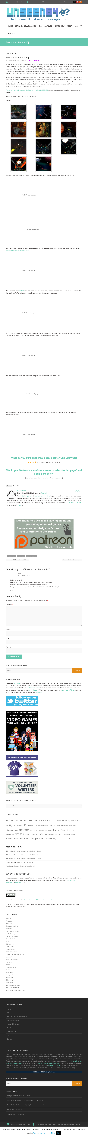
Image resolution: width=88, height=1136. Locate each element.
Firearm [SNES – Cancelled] (72, 560)
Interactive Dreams (11, 952)
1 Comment (35, 60)
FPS (25, 825)
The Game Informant (12, 988)
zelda (69, 839)
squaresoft (67, 834)
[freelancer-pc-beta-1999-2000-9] (44, 157)
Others (8, 54)
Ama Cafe (9, 866)
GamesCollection (11, 939)
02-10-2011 (23, 60)
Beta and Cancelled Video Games (17, 1016)
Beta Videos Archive (12, 926)
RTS (22, 834)
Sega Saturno (10, 972)
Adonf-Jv (8, 918)
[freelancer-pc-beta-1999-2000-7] (69, 139)
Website (8, 647)
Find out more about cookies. (44, 1133)
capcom (71, 820)
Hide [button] (58, 1133)
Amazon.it (9, 882)
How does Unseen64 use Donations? (48, 1063)
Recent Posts (17, 486)
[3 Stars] (33, 462)
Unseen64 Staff (11, 1031)
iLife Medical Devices (12, 851)
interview (40, 825)
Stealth (73, 834)
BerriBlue (9, 923)
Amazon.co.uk (19, 882)
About (69, 26)
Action (10, 820)
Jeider (19, 574)
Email (8, 638)
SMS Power (9, 977)
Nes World (9, 962)
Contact (12, 33)
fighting (19, 825)
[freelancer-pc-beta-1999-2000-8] (19, 157)
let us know (39, 692)
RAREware (10, 834)
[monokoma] (11, 491)
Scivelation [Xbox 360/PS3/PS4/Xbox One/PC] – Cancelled (25, 1100)
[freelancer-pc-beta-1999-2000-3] (44, 122)
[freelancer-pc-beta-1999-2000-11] (69, 105)
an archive (17, 683)
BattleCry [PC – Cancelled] (15, 1109)
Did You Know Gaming (13, 931)
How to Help (59, 26)
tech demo (24, 838)
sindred (21, 291)
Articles (48, 26)
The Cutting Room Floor (13, 985)
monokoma (12, 60)
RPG (17, 834)
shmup (33, 834)
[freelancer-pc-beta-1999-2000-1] (19, 105)
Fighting (13, 825)
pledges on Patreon (54, 1065)
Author (9, 486)
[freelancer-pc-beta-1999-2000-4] (69, 122)
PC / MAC (14, 54)
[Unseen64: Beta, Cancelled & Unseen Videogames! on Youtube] (77, 2)
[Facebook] (76, 491)
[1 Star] (28, 462)
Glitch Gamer (10, 947)
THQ (54, 839)
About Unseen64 (12, 1028)
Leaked (52, 825)
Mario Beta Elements (12, 959)
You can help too (33, 690)
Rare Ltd (70, 830)
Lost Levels (9, 957)
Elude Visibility (10, 934)
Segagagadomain (11, 975)
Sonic (56, 834)
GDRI (7, 941)
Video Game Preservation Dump (15, 990)
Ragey (8, 970)
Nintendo (9, 830)
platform (24, 830)
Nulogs (8, 965)
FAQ (76, 26)
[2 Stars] (31, 462)
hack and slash (32, 825)
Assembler (9, 921)
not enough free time (42, 496)
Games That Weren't (12, 936)
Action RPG (44, 820)
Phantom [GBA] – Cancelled (15, 1114)
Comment (9, 605)
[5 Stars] (38, 462)
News (40, 26)
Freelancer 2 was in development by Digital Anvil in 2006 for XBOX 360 (27, 90)
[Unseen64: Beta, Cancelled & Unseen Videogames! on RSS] (80, 2)
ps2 (46, 830)
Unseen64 (44, 493)
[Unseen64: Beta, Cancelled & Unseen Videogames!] (38, 14)
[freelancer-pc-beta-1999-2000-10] (44, 105)
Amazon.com (72, 880)
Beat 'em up (62, 820)
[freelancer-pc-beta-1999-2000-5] (19, 139)
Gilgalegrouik (10, 944)
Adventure (53, 821)
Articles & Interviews (13, 1020)
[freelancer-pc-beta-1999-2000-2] (19, 122)
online (16, 830)
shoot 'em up (41, 834)
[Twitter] (79, 491)
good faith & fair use (68, 690)
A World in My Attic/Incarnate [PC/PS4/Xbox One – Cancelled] (25, 1105)
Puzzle (50, 830)
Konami (45, 825)
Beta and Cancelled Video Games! (31, 851)
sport (61, 834)
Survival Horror (12, 838)
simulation (51, 834)
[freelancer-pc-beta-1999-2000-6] (44, 139)
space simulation (31, 556)
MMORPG (64, 825)
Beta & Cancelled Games (25, 26)
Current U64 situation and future (17, 560)
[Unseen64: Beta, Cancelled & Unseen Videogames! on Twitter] (74, 2)
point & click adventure (37, 830)
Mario (58, 825)
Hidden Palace (10, 949)
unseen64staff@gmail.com (16, 2)
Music (70, 825)
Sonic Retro (9, 983)
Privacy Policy (11, 1043)
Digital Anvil (11, 556)
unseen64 (64, 839)
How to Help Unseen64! (14, 1024)
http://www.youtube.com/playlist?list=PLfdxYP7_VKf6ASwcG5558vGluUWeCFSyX (34, 587)
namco (74, 825)
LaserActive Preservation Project (15, 954)
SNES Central (10, 980)
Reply (12, 590)
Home (10, 26)
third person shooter (40, 838)
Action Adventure (26, 820)
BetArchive (9, 929)
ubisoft (58, 839)
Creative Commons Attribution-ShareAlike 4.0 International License (44, 900)
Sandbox (27, 834)
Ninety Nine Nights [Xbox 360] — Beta (18, 1096)
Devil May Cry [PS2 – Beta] (25, 862)
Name (8, 630)
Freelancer (21, 556)
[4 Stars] (35, 462)
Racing (56, 829)
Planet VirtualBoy (11, 967)
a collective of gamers (33, 688)
